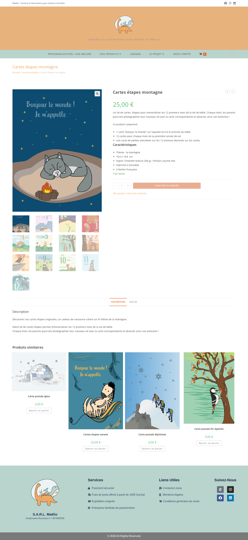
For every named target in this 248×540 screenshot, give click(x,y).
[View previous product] (227, 91)
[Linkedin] (230, 498)
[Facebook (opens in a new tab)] (225, 3)
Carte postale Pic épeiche (209, 428)
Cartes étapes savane (95, 434)
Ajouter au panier (167, 185)
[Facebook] (220, 498)
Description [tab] (118, 301)
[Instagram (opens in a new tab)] (230, 3)
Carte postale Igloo (39, 396)
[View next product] (233, 91)
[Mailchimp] (220, 489)
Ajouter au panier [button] (39, 410)
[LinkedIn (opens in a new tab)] (234, 3)
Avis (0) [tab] (133, 301)
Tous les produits (30, 72)
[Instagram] (230, 489)
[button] (97, 93)
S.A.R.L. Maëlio (45, 514)
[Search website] (232, 54)
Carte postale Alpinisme (152, 434)
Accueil (15, 72)
